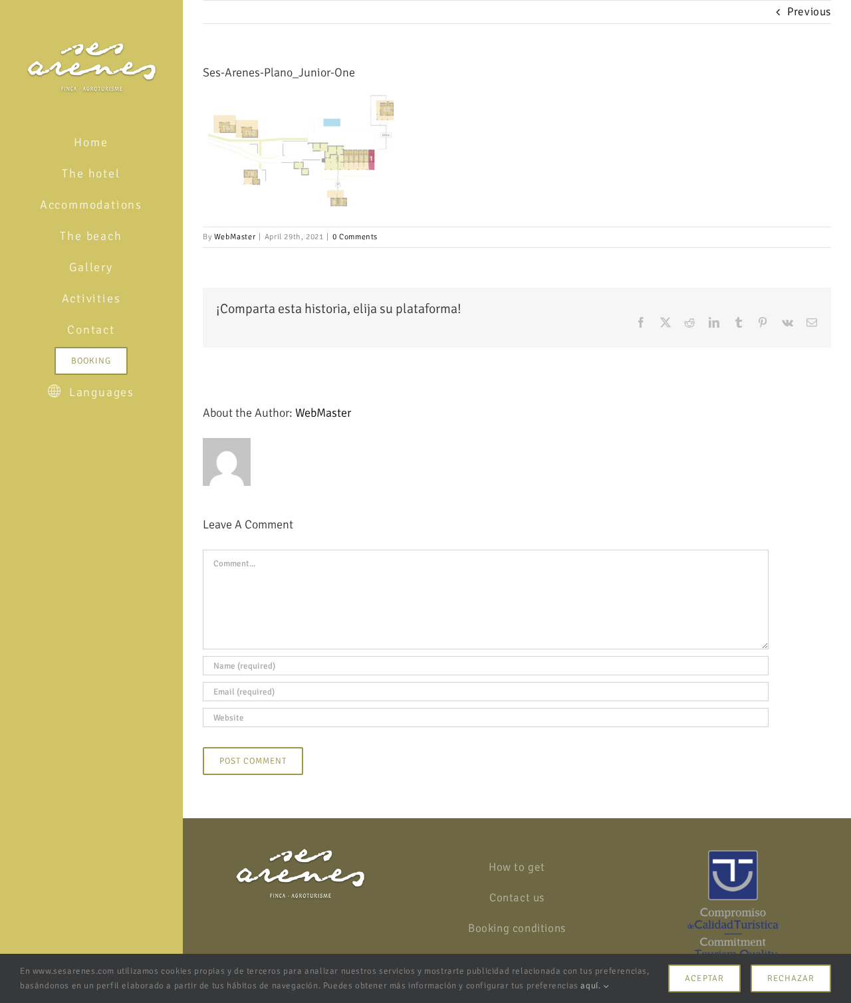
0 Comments (355, 237)
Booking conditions (517, 928)
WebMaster (234, 237)
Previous (809, 12)
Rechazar (790, 978)
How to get (517, 867)
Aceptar (704, 978)
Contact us (517, 898)
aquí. (591, 985)
